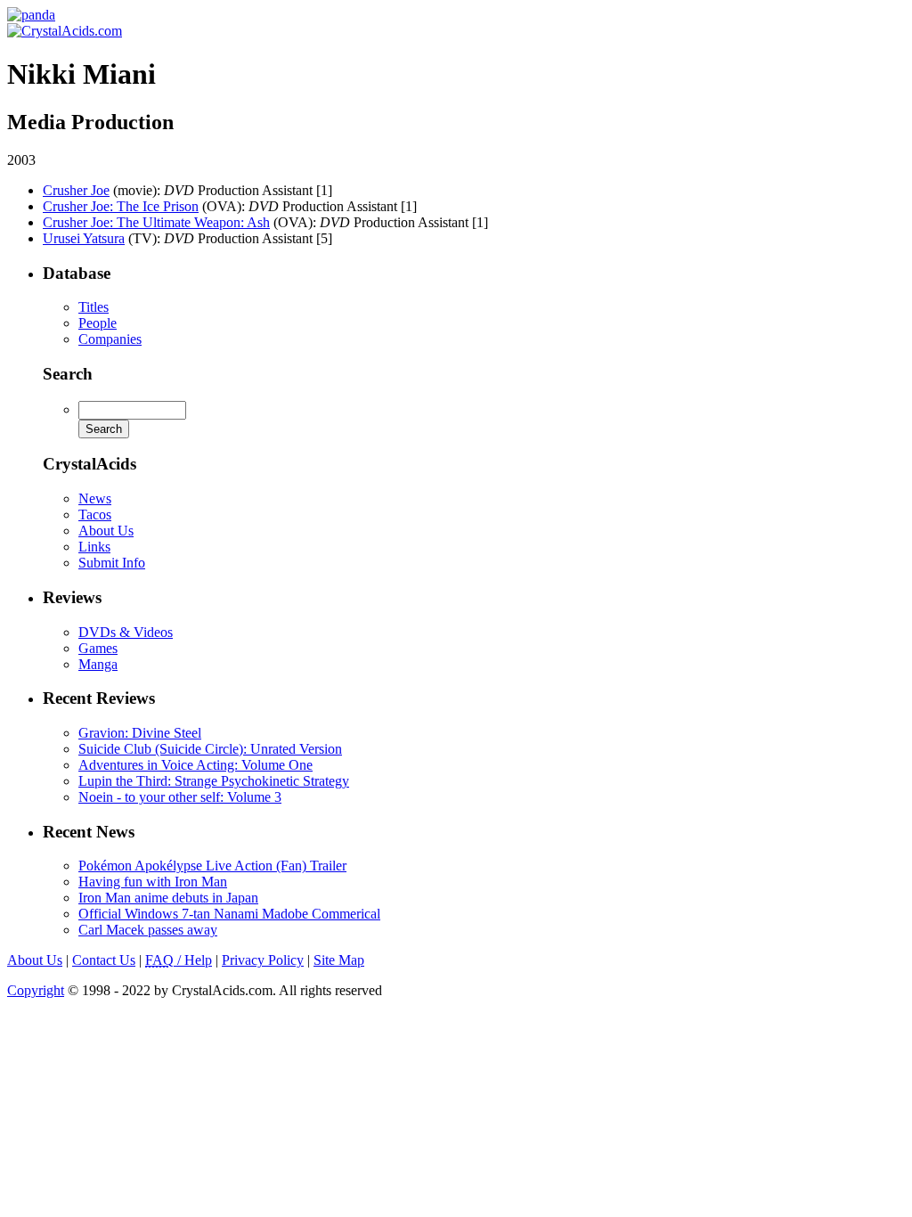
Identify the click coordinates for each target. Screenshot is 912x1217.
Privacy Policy (263, 960)
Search (68, 373)
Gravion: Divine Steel (139, 732)
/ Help (178, 960)
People (97, 323)
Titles (93, 306)
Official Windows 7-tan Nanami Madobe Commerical (229, 913)
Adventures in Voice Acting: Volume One (195, 764)
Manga (98, 664)
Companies (110, 339)
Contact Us (103, 960)
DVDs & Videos (125, 632)
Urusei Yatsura (84, 238)
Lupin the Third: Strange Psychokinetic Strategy (213, 780)
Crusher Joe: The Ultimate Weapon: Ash (156, 222)
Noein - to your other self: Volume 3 (179, 797)
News (94, 498)
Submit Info (111, 562)
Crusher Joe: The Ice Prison (121, 206)
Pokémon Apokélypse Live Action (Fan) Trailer (212, 865)
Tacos (94, 514)
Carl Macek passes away (147, 929)
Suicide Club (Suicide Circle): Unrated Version (210, 748)
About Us (106, 530)
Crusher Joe (76, 190)
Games (98, 648)
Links (94, 546)
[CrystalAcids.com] (31, 14)
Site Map (339, 960)
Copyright (35, 990)
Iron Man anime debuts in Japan (168, 897)
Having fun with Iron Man (152, 881)
